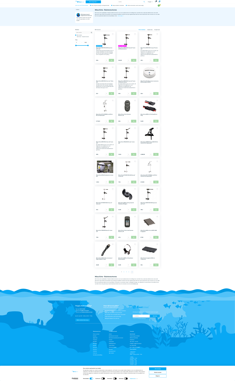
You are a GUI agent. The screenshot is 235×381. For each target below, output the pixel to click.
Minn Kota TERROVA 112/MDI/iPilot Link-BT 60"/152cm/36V (149, 142)
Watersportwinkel (112, 347)
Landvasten (111, 341)
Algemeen (95, 337)
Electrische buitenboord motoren (116, 337)
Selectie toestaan (157, 372)
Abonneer (155, 316)
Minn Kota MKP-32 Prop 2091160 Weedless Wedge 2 (126, 203)
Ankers (110, 334)
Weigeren (158, 375)
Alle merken (79, 35)
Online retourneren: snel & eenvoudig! (135, 5)
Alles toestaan (158, 368)
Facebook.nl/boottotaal (86, 312)
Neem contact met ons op (82, 320)
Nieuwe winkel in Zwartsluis (118, 5)
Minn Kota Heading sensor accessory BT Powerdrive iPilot (149, 81)
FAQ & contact (96, 334)
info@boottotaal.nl (84, 310)
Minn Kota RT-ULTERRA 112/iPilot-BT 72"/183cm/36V (104, 115)
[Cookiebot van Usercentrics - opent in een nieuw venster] (75, 379)
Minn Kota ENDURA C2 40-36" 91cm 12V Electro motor (126, 81)
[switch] (103, 379)
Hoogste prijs (157, 29)
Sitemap (111, 349)
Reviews (94, 336)
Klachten (95, 349)
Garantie (95, 351)
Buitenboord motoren (113, 336)
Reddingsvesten (112, 343)
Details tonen (133, 378)
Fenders (110, 339)
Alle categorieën (93, 1)
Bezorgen (95, 343)
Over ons (95, 353)
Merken (77, 9)
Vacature (95, 339)
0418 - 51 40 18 (135, 341)
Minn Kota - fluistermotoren (83, 36)
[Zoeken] (144, 1)
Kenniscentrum (112, 351)
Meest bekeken (142, 29)
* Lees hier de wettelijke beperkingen (139, 318)
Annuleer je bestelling (97, 355)
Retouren (95, 347)
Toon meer (120, 15)
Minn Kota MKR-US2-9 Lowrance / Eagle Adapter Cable (104, 258)
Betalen (94, 345)
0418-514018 (82, 309)
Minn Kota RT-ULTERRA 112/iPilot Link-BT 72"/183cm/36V (149, 175)
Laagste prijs (149, 29)
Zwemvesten (112, 345)
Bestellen (95, 341)
